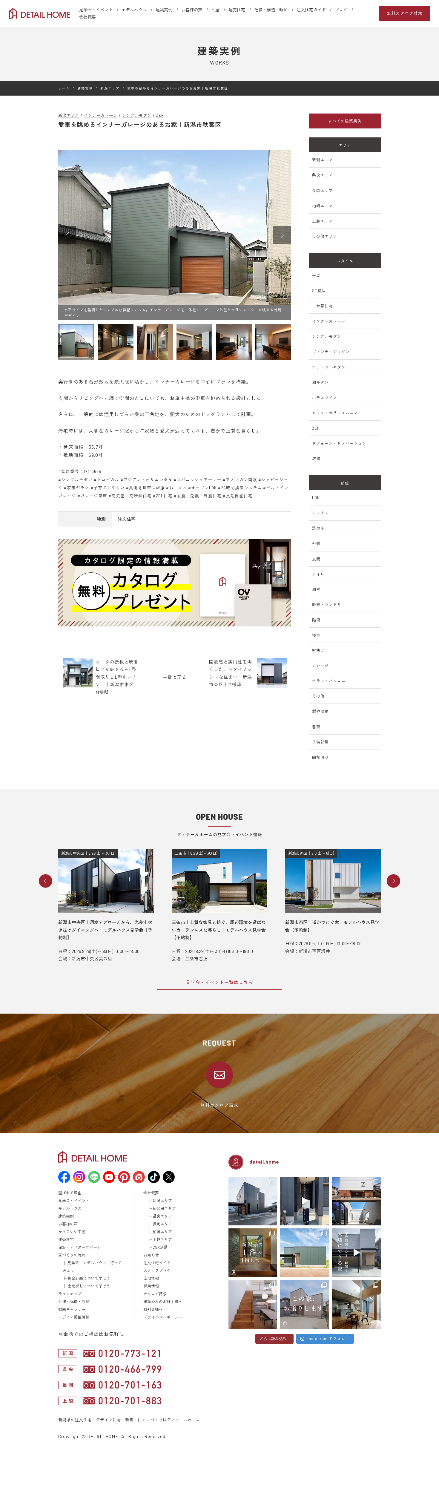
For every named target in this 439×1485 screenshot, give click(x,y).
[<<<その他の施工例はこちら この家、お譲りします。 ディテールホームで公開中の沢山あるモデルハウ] (304, 1304)
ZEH (160, 115)
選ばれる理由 (70, 1192)
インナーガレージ (100, 115)
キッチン (320, 513)
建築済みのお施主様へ (162, 1301)
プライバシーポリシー (162, 1317)
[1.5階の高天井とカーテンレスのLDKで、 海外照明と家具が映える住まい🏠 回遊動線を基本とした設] (252, 1201)
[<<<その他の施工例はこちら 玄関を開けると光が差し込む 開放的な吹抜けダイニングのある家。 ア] (356, 1304)
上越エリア (322, 221)
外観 (316, 543)
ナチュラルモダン (329, 367)
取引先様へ (153, 1309)
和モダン (320, 382)
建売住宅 (236, 9)
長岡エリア (322, 190)
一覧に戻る (175, 677)
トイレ (318, 574)
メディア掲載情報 (73, 1317)
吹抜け (318, 650)
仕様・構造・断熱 (271, 9)
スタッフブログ (157, 1270)
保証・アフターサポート (79, 1247)
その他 (318, 696)
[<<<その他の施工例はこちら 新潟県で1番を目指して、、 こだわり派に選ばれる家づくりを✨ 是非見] (252, 1252)
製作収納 (320, 711)
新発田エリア (164, 1208)
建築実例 (164, 9)
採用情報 (151, 1286)
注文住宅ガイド (311, 9)
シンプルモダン (136, 115)
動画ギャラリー (71, 1309)
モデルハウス (134, 9)
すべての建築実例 (345, 121)
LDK (316, 497)
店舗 (316, 458)
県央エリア (322, 175)
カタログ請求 (155, 1293)
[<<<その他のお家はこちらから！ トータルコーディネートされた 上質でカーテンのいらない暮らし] (252, 1304)
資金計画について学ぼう (88, 1278)
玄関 (316, 559)
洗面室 (318, 528)
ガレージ (320, 665)
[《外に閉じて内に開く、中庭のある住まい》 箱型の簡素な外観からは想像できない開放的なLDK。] (304, 1252)
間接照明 (320, 757)
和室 (316, 589)
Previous (45, 881)
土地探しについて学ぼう (88, 1286)
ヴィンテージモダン (331, 351)
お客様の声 (191, 9)
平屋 (215, 9)
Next (393, 881)
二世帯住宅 (322, 306)
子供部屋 (320, 742)
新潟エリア (68, 115)
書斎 (316, 726)
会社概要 (87, 16)
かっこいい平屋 (71, 1231)
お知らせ (151, 1255)
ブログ (341, 9)
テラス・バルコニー (331, 680)
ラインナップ (70, 1293)
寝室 (316, 635)
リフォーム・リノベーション (339, 443)
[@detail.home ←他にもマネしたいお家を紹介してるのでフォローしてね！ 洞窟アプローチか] (304, 1201)
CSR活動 (160, 1247)
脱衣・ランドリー (329, 604)
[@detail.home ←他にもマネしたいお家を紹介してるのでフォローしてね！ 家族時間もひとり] (356, 1252)
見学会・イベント (96, 9)
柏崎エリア (322, 205)
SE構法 (319, 290)
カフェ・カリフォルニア (335, 412)
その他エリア (324, 236)
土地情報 (151, 1278)
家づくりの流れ (71, 1255)
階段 (316, 619)
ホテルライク (324, 397)
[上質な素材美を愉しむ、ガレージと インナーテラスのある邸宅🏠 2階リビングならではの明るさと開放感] (356, 1201)
